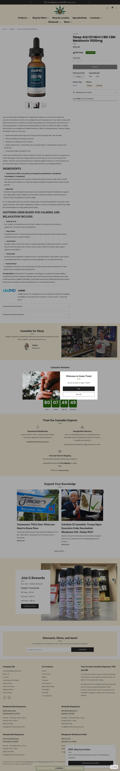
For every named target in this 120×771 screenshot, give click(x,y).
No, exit (78, 394)
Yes (79, 389)
